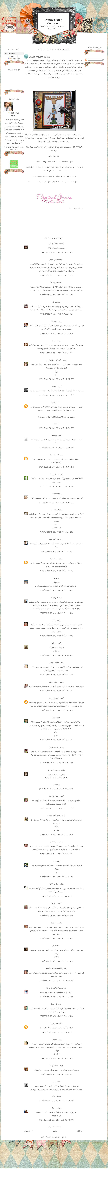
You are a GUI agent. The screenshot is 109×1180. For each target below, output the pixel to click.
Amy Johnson (54, 682)
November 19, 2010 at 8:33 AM (56, 1058)
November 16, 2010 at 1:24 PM (56, 532)
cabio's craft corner (54, 816)
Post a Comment (54, 1127)
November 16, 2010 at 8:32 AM (56, 252)
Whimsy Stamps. (38, 67)
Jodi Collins (54, 559)
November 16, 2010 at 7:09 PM (56, 710)
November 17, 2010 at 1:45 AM (56, 834)
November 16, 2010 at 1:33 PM (56, 551)
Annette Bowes (54, 796)
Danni (54, 494)
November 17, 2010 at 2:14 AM (56, 854)
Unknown (54, 1023)
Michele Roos (54, 884)
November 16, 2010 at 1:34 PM (56, 571)
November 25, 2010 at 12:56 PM (56, 1120)
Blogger (98, 47)
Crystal (15, 113)
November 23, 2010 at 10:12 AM (56, 1100)
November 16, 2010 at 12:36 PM (56, 502)
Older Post (80, 1131)
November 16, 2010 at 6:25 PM (56, 675)
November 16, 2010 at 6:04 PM (56, 655)
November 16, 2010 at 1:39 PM (56, 590)
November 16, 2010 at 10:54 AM (56, 428)
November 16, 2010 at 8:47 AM (56, 275)
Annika (54, 1039)
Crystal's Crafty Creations (52, 21)
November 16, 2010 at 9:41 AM (56, 333)
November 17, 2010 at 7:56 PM (56, 961)
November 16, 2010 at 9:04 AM (56, 314)
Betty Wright (54, 663)
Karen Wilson (54, 539)
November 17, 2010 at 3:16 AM (56, 877)
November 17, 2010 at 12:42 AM (56, 808)
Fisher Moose (69, 70)
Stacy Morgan (54, 1066)
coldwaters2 (54, 510)
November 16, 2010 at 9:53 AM (56, 353)
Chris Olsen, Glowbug (54, 360)
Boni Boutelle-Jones (54, 988)
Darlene (54, 903)
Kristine (54, 923)
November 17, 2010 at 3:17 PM (56, 938)
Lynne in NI (54, 474)
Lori (54, 302)
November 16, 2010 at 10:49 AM (56, 395)
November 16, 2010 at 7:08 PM (56, 691)
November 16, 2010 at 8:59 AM (56, 294)
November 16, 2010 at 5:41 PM (56, 636)
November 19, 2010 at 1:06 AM (56, 1032)
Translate (16, 59)
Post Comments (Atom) (58, 1137)
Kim (54, 620)
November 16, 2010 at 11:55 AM (56, 486)
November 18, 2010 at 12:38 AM (56, 980)
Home (54, 1131)
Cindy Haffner (54, 244)
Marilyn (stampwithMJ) (54, 968)
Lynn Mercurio (54, 698)
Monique (54, 598)
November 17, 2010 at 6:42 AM (56, 896)
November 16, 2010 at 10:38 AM (56, 379)
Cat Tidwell (54, 455)
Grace (54, 718)
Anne (54, 861)
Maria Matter (54, 747)
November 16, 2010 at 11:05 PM (56, 789)
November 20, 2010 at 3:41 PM (56, 1074)
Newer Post (28, 1131)
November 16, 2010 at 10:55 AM (56, 447)
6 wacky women (54, 770)
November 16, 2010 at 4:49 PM (56, 613)
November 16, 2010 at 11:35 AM (56, 467)
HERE (57, 141)
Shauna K (54, 386)
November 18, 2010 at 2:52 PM (56, 997)
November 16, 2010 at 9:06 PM (56, 762)
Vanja (54, 1108)
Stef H (54, 402)
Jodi (54, 946)
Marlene (54, 435)
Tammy (54, 321)
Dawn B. (54, 1004)
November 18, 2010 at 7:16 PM (56, 1016)
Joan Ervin (54, 842)
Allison (54, 643)
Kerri (54, 341)
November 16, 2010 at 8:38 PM (56, 740)
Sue (54, 578)
